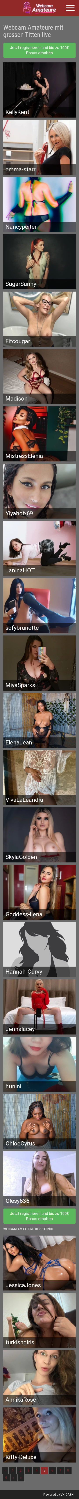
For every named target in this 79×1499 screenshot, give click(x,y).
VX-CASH (67, 1494)
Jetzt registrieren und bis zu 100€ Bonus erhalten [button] (39, 50)
